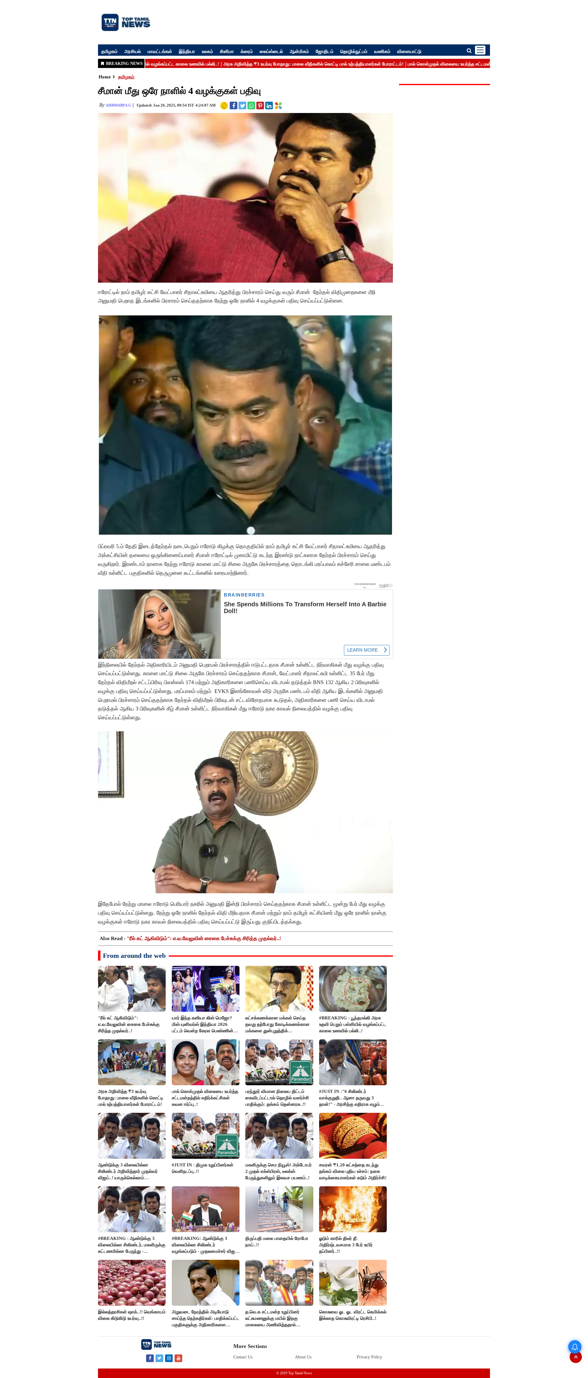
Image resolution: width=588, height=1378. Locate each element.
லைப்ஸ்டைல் (271, 51)
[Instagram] (169, 1358)
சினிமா (227, 51)
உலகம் (207, 51)
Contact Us (242, 1357)
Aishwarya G (118, 105)
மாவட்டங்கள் (160, 51)
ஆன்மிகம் (299, 51)
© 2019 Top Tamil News (294, 1373)
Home (105, 76)
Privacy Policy (369, 1357)
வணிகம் (382, 51)
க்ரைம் (247, 51)
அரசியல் (132, 51)
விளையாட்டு (409, 51)
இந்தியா (187, 51)
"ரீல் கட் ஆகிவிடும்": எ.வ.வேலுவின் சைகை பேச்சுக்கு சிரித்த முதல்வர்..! (204, 938)
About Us (303, 1357)
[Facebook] (150, 1358)
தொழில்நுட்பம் (354, 51)
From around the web (134, 955)
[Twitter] (159, 1358)
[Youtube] (178, 1358)
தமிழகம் (109, 51)
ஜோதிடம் (325, 51)
